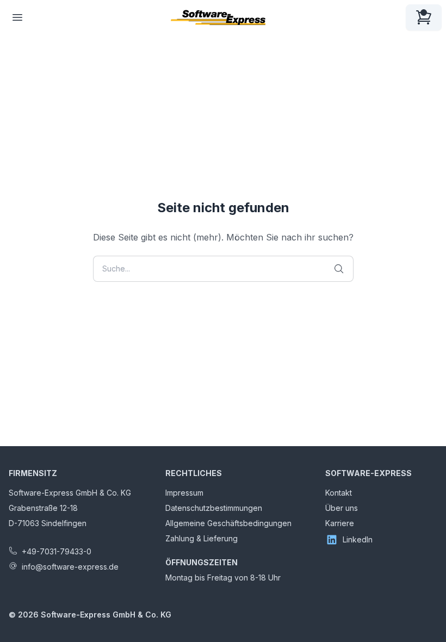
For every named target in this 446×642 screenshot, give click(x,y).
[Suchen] (338, 268)
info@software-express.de (70, 566)
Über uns (341, 508)
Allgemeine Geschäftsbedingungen (228, 523)
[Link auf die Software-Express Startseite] (218, 17)
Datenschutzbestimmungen (213, 508)
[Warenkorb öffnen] (424, 17)
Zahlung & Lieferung (201, 538)
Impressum (184, 492)
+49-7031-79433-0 (56, 551)
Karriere (339, 523)
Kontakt (338, 492)
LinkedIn (358, 539)
